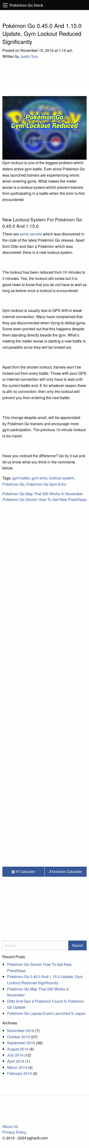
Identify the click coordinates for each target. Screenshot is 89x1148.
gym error (39, 478)
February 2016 (19, 1073)
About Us (10, 1126)
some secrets (31, 234)
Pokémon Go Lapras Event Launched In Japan (46, 1013)
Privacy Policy (14, 1132)
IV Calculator (25, 871)
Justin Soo (29, 56)
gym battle (21, 478)
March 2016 (17, 1067)
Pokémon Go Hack (26, 5)
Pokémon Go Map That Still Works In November (42, 493)
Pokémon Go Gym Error (46, 484)
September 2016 (21, 1042)
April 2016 (15, 1061)
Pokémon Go (13, 484)
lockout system (61, 478)
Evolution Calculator (66, 871)
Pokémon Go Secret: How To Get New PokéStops (45, 499)
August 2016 (17, 1049)
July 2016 (15, 1055)
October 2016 (18, 1036)
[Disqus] (44, 622)
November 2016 (20, 1030)
